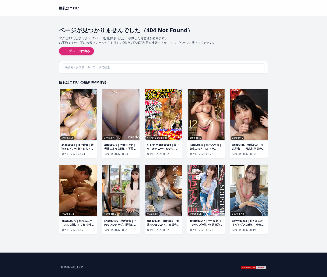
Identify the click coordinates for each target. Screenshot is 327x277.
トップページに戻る (76, 51)
